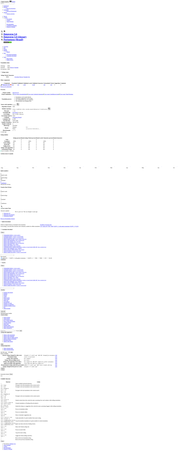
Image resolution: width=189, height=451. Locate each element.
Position (5, 294)
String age (6, 300)
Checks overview (10, 13)
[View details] (2, 207)
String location (7, 308)
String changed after (8, 348)
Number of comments (9, 304)
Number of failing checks (9, 305)
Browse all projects (10, 8)
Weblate (13, 1)
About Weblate (10, 21)
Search (5, 49)
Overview (6, 46)
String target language (9, 326)
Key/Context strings (8, 320)
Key (5, 307)
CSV (41, 226)
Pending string (7, 325)
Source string (7, 297)
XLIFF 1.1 (72, 226)
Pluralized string (7, 340)
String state (6, 324)
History (8, 52)
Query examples (4, 353)
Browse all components (6, 86)
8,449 (33, 84)
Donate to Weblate (10, 27)
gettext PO (45, 226)
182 (18, 84)
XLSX (76, 226)
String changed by (8, 328)
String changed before (9, 349)
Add (21, 330)
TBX (49, 226)
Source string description (9, 321)
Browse (12, 67)
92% (13, 84)
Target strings (7, 318)
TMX (52, 226)
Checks (5, 12)
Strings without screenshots (10, 339)
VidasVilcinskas (69, 94)
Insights (5, 50)
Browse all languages (11, 11)
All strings (16, 77)
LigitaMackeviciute (54, 94)
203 (51, 84)
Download (15, 112)
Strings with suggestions (9, 335)
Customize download (11, 56)
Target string (6, 299)
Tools (5, 57)
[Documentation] (1, 72)
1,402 (24, 84)
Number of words (8, 303)
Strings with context (8, 341)
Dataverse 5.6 (10, 34)
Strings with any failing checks (11, 337)
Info (4, 48)
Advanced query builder (6, 313)
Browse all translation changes (8, 218)
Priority (5, 295)
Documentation (10, 24)
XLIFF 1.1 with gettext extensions (62, 226)
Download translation (11, 54)
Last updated (7, 301)
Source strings (7, 317)
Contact (8, 20)
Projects (5, 7)
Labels (5, 296)
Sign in (5, 16)
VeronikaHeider (23, 94)
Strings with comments (9, 336)
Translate (16, 67)
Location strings (7, 322)
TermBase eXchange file (46, 224)
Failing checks (9, 59)
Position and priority (8, 292)
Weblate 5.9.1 (12, 443)
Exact (17, 330)
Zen (29, 77)
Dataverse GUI (6, 84)
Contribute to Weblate (11, 25)
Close (11, 374)
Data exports (9, 58)
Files (5, 53)
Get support (9, 19)
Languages (6, 9)
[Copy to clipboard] (17, 104)
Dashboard (6, 5)
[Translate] (1, 85)
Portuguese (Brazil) (13, 39)
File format (3, 256)
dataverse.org (16, 92)
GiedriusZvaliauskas (38, 94)
